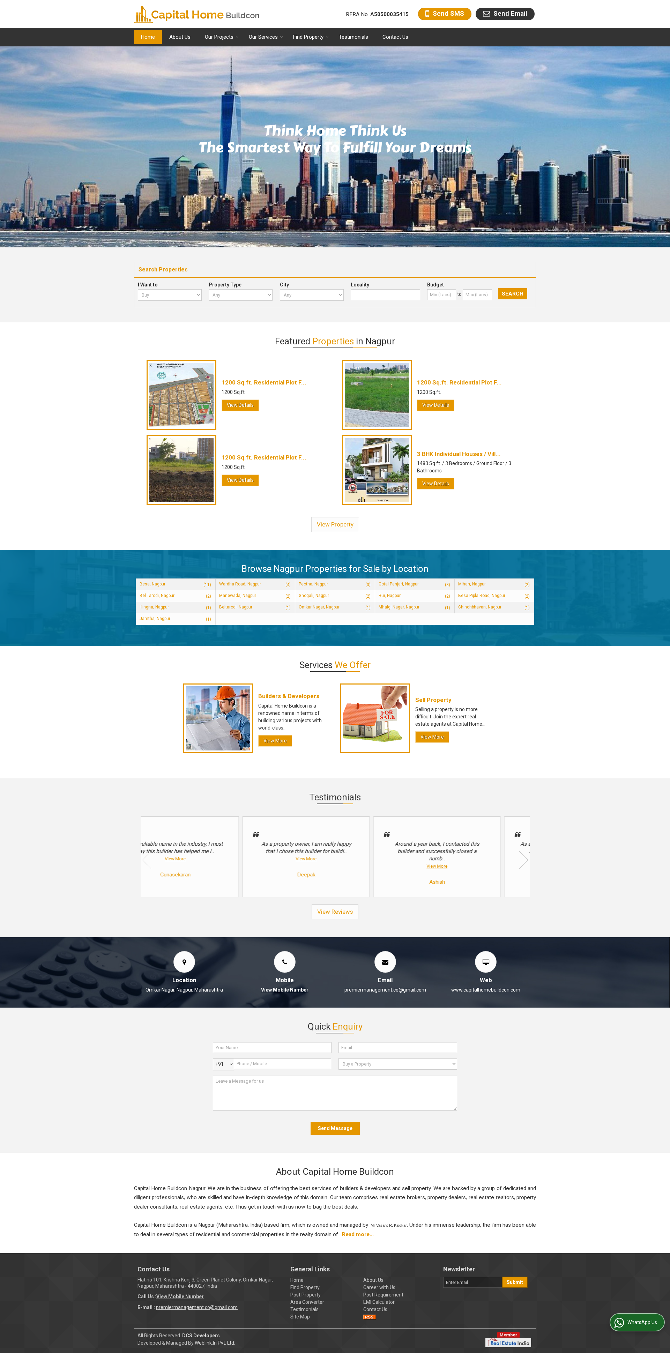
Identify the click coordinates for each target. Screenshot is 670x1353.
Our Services (263, 37)
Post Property (305, 1295)
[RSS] (369, 1317)
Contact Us (395, 37)
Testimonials (353, 37)
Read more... (358, 1234)
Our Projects (219, 37)
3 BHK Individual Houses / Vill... (459, 453)
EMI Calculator (379, 1302)
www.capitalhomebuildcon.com (485, 990)
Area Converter (307, 1302)
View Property (335, 524)
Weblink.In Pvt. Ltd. (215, 1343)
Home (148, 37)
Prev (146, 860)
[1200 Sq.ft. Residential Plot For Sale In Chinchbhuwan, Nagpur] (181, 470)
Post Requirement (383, 1295)
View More (275, 740)
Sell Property (433, 699)
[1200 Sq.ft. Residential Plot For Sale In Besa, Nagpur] (181, 395)
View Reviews (335, 911)
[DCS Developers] (197, 13)
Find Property (308, 37)
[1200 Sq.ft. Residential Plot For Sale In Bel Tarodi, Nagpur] (377, 395)
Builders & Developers (288, 696)
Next (523, 860)
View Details (240, 405)
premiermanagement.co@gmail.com (385, 990)
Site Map (300, 1317)
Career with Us (379, 1287)
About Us (180, 37)
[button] (284, 990)
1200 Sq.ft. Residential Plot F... (264, 382)
